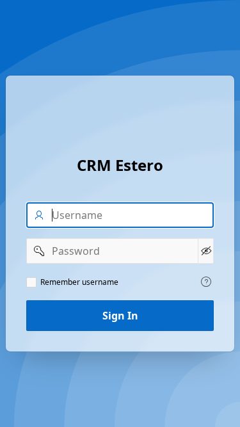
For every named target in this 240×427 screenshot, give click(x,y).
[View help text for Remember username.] (206, 281)
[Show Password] (206, 251)
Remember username (79, 282)
